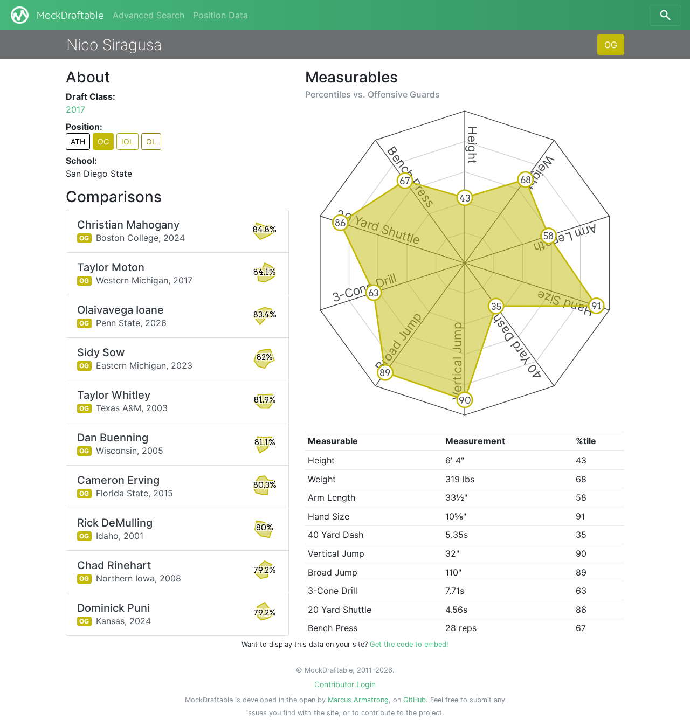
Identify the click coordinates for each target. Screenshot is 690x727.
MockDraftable (70, 15)
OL (151, 141)
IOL (127, 141)
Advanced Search (148, 15)
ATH (78, 141)
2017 (75, 109)
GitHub (414, 700)
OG (610, 44)
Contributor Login (345, 684)
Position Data (220, 15)
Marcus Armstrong (358, 700)
